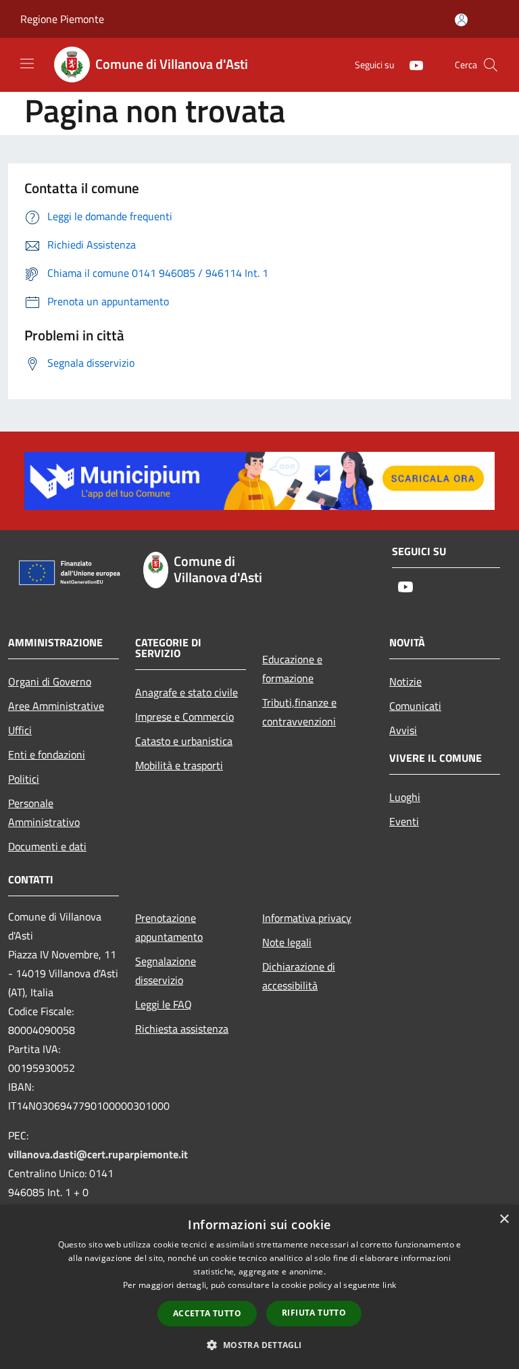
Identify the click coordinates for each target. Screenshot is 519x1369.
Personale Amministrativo (44, 812)
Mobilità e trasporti (179, 765)
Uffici (20, 730)
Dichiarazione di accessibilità (298, 975)
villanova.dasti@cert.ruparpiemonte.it (98, 1154)
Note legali (287, 942)
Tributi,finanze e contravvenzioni (299, 711)
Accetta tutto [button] (207, 1313)
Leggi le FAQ (163, 1004)
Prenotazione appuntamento (169, 927)
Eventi (404, 821)
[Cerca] (491, 65)
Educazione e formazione (292, 668)
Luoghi (404, 797)
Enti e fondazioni (46, 754)
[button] (259, 1345)
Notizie (405, 681)
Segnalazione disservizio (165, 970)
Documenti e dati (47, 846)
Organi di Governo (49, 681)
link (389, 1285)
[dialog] (259, 1287)
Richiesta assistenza (181, 1029)
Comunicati (415, 706)
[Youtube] (410, 64)
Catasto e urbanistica (183, 741)
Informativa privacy (306, 918)
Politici (23, 779)
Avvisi (403, 730)
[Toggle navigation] (27, 63)
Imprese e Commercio (184, 716)
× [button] (504, 1219)
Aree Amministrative (56, 706)
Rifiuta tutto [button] (314, 1312)
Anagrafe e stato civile (186, 692)
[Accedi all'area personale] (461, 19)
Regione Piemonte (62, 19)
